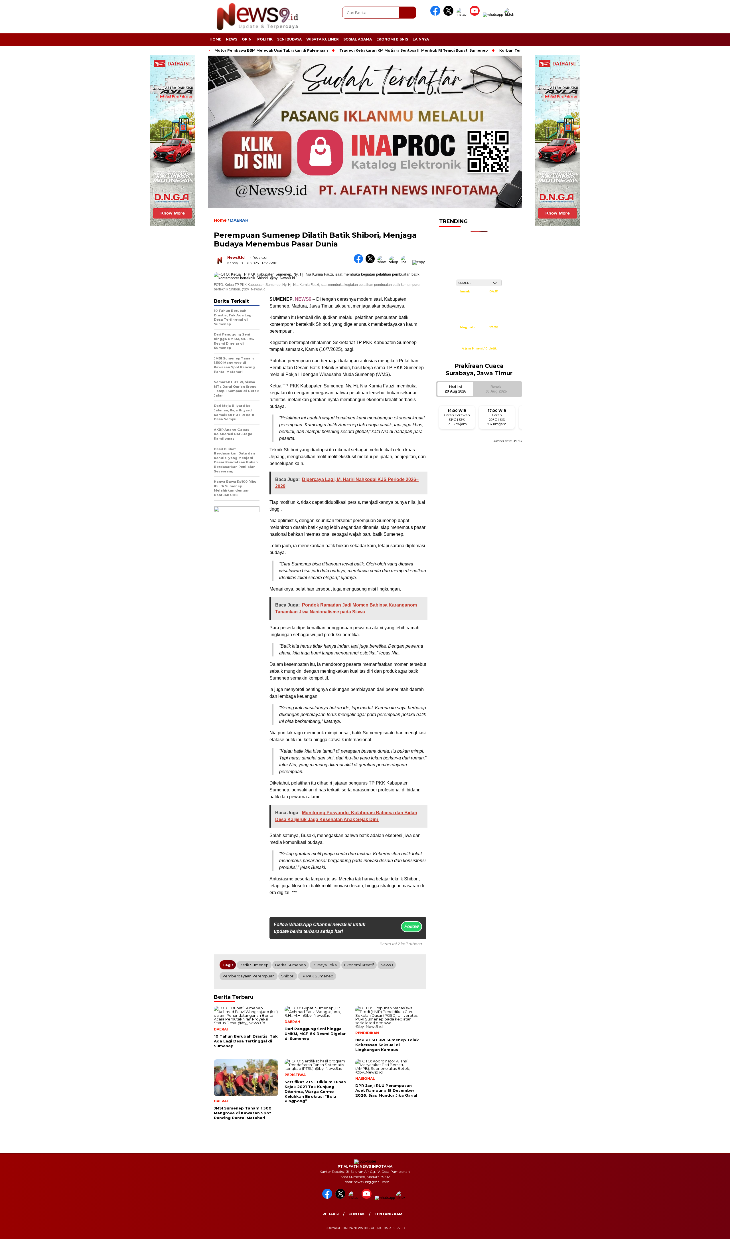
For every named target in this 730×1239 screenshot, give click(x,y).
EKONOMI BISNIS (392, 39)
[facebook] (436, 14)
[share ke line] (406, 262)
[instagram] (463, 14)
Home (215, 39)
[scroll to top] (703, 1230)
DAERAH (239, 220)
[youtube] (476, 14)
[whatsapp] (493, 14)
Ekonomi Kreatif (359, 965)
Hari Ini (455, 389)
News (231, 39)
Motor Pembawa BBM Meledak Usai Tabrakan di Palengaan (225, 50)
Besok (496, 389)
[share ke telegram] (395, 262)
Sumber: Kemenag (479, 354)
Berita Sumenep (290, 965)
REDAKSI (331, 1214)
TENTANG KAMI (388, 1214)
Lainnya (421, 39)
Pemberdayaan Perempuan (248, 976)
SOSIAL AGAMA (357, 39)
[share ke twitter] (371, 262)
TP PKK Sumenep (317, 976)
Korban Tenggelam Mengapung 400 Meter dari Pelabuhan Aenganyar (521, 50)
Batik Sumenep (254, 965)
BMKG (517, 441)
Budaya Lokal (325, 965)
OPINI (247, 39)
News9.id (236, 257)
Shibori (287, 976)
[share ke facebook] (360, 262)
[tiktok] (510, 14)
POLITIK (265, 39)
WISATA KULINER (322, 39)
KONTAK (356, 1214)
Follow (411, 926)
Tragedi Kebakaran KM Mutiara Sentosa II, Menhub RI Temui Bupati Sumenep (367, 50)
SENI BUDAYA (289, 39)
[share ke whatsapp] (383, 262)
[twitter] (449, 14)
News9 (386, 965)
